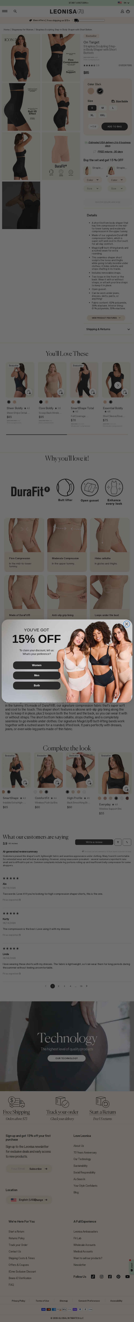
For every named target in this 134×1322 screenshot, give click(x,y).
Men (36, 675)
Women (37, 665)
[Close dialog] (126, 624)
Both (37, 685)
